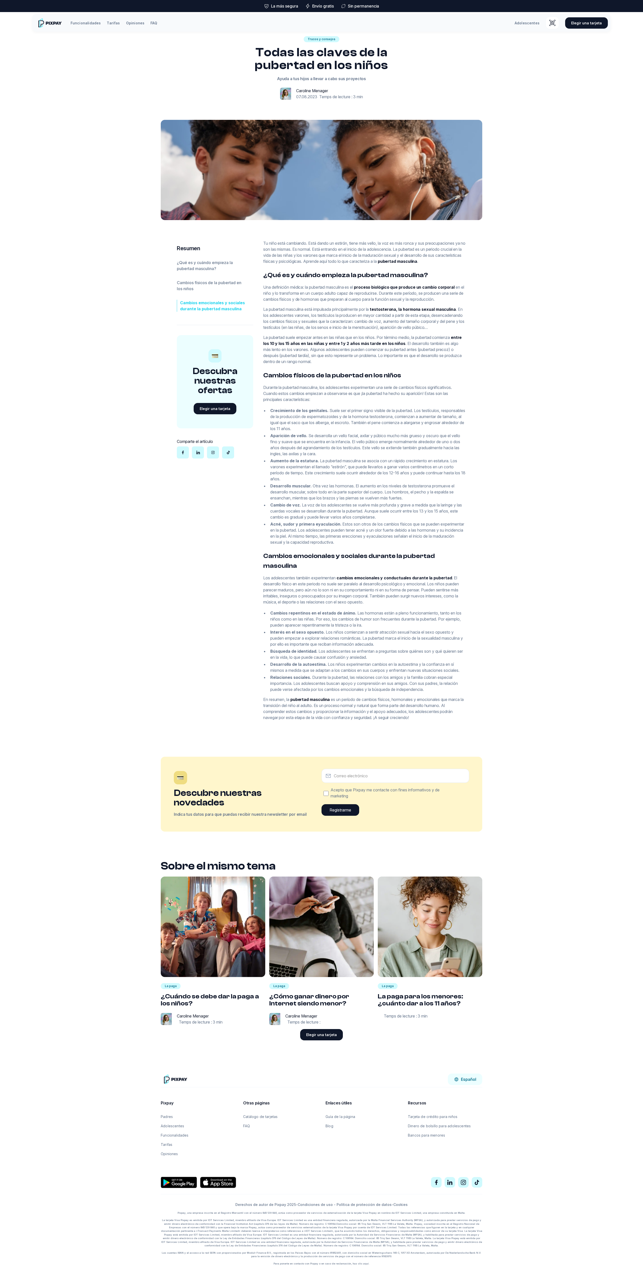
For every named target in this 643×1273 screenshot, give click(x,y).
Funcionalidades (86, 23)
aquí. (366, 1263)
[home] (50, 23)
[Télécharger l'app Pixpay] (552, 23)
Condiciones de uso (315, 1204)
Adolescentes (527, 23)
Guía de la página (340, 1116)
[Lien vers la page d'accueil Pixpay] (175, 1079)
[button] (465, 1079)
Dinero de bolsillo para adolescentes (439, 1126)
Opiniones (135, 23)
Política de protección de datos (364, 1204)
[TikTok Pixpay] (477, 1182)
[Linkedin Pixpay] (450, 1182)
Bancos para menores (426, 1135)
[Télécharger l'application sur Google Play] (179, 1182)
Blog (329, 1126)
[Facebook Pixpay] (436, 1182)
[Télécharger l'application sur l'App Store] (218, 1182)
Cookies (400, 1204)
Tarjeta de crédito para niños (432, 1116)
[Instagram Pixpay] (463, 1182)
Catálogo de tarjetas (260, 1116)
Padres (167, 1116)
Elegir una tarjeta (586, 23)
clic (360, 1263)
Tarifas (113, 23)
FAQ (153, 23)
